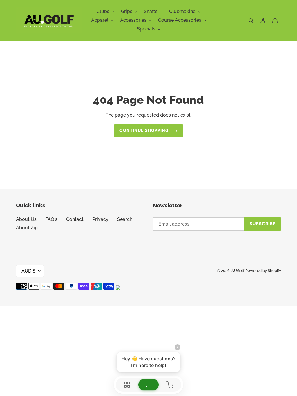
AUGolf (237, 270)
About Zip (27, 227)
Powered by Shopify (263, 270)
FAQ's (51, 219)
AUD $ (28, 271)
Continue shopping (144, 130)
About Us (26, 219)
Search (124, 219)
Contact (75, 219)
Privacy (100, 219)
